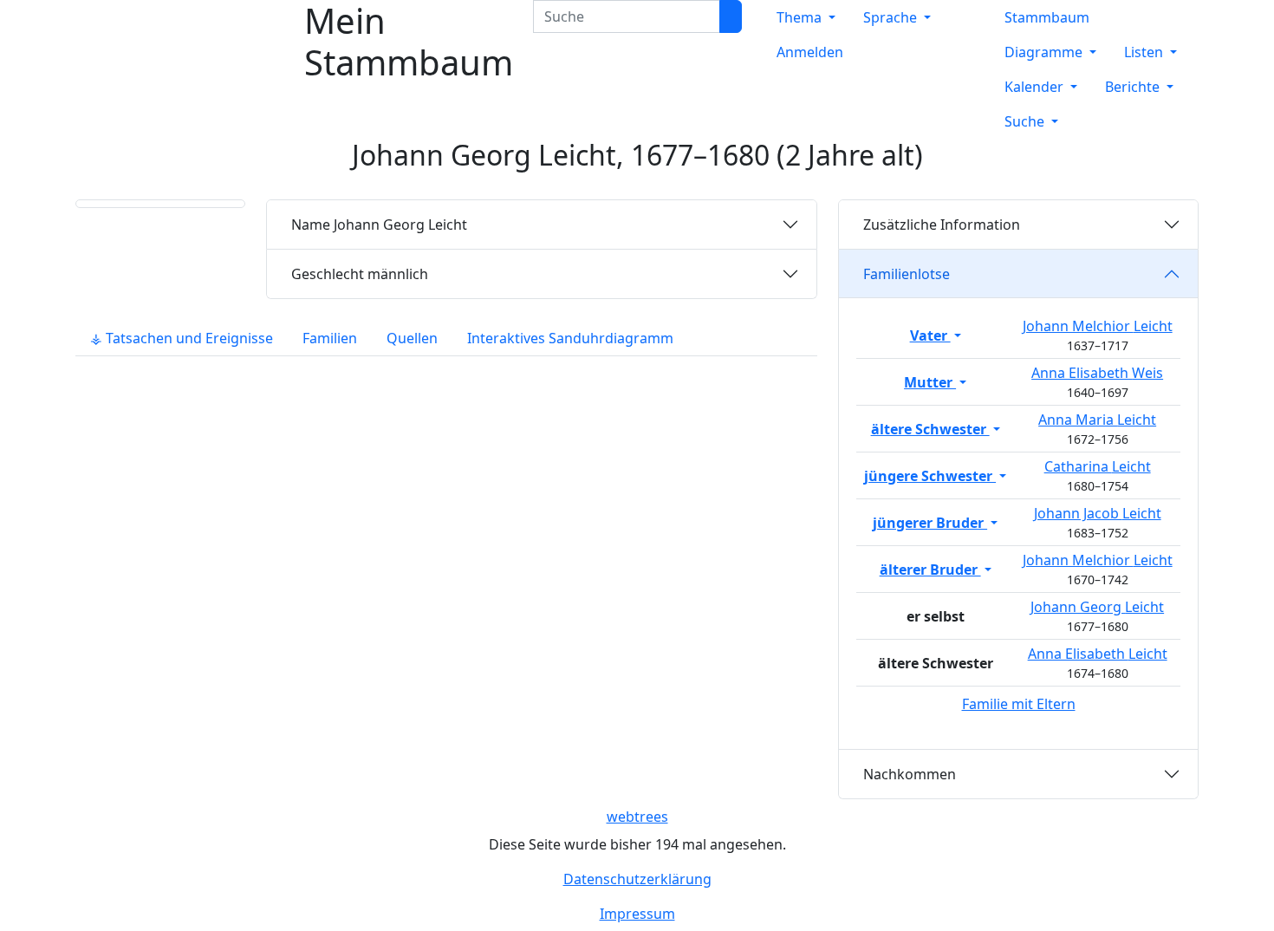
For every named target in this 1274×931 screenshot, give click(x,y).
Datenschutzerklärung (637, 879)
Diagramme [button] (1045, 52)
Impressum (637, 913)
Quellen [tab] (412, 338)
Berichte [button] (1134, 86)
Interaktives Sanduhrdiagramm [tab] (570, 338)
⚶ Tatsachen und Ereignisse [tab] (181, 338)
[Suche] (730, 16)
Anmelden (810, 52)
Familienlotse (906, 273)
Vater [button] (930, 335)
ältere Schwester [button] (930, 429)
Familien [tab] (329, 338)
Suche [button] (1026, 121)
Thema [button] (801, 17)
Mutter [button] (930, 382)
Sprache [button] (891, 17)
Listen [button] (1145, 52)
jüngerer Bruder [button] (930, 522)
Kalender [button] (1035, 86)
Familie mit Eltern (1019, 703)
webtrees (637, 816)
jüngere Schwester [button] (930, 475)
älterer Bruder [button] (930, 569)
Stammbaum (1046, 17)
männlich (359, 273)
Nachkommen (909, 774)
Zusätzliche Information (941, 224)
